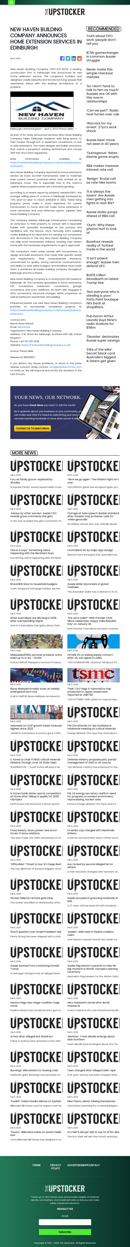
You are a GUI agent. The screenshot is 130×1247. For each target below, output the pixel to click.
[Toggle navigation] (11, 2)
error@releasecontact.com (65, 367)
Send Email (23, 327)
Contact (93, 1165)
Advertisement (77, 1165)
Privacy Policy (55, 1166)
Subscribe (65, 1232)
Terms (36, 1165)
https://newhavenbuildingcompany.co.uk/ (46, 345)
